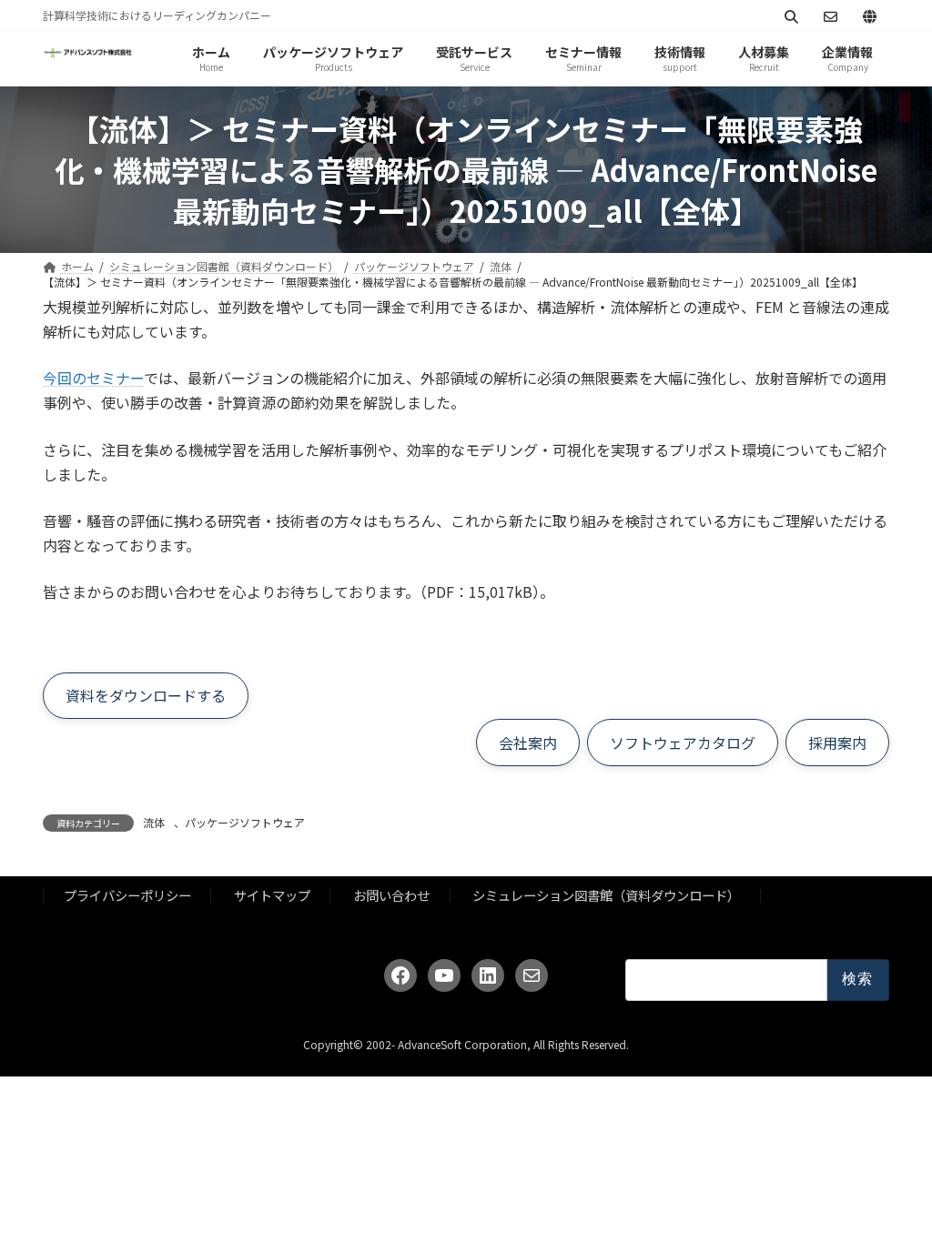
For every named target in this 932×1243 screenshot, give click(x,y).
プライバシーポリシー (127, 894)
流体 (154, 822)
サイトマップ (272, 894)
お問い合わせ (391, 894)
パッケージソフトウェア (245, 822)
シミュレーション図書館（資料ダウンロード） (606, 894)
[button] (145, 696)
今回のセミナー (93, 378)
